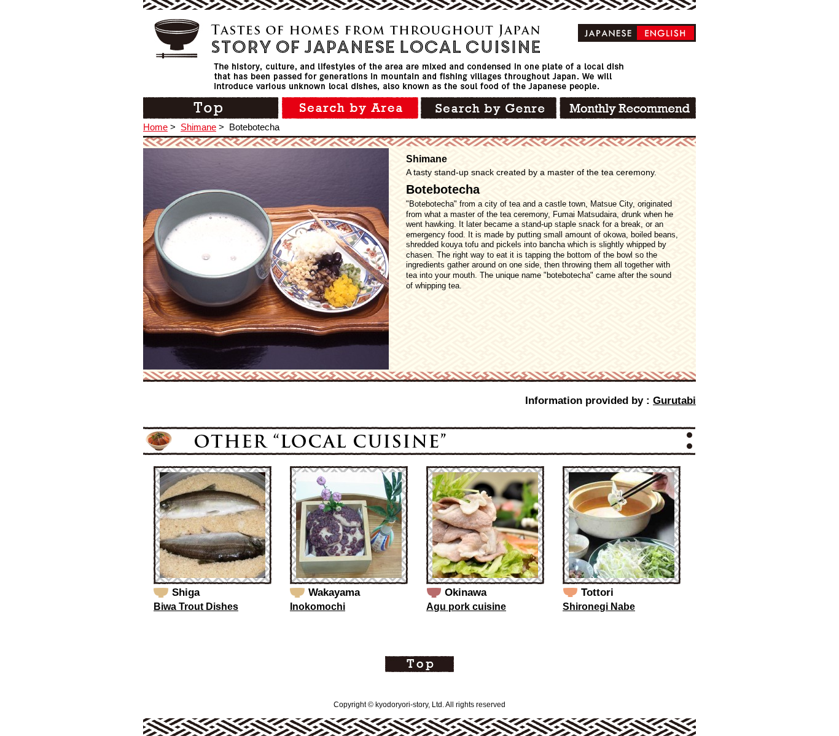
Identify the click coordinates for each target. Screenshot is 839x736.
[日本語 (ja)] (608, 33)
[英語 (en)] (665, 33)
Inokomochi (317, 606)
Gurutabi (674, 400)
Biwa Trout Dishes (196, 606)
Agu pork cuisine (466, 606)
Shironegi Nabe (599, 606)
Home (155, 127)
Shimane (198, 127)
